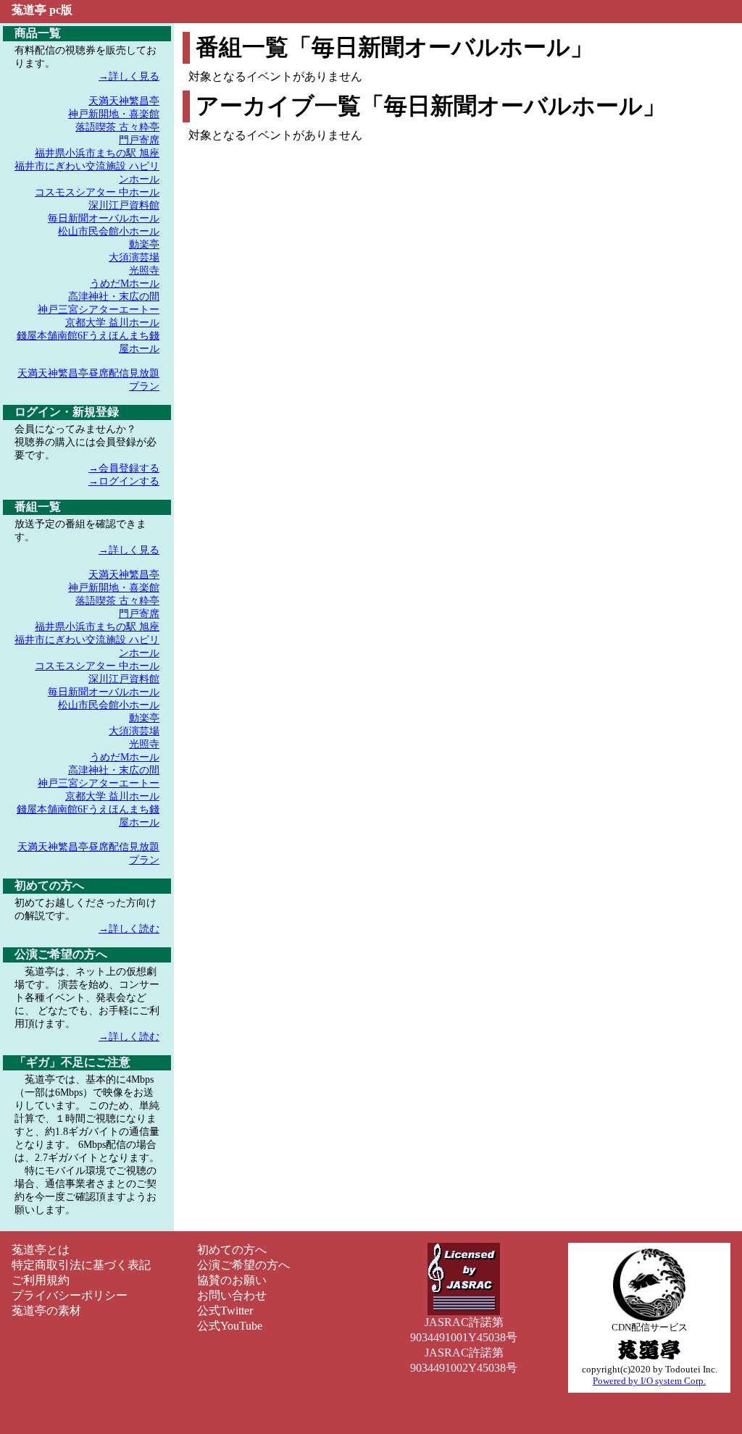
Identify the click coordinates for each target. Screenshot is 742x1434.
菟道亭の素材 (46, 1310)
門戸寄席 (139, 140)
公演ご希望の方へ (243, 1265)
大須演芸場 (134, 257)
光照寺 (144, 270)
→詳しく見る (129, 76)
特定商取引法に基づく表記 (81, 1265)
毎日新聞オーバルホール (103, 218)
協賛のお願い (232, 1280)
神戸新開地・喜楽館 (113, 114)
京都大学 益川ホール (112, 322)
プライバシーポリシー (70, 1295)
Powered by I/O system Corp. (649, 1380)
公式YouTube (229, 1326)
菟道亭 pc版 (42, 10)
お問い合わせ (232, 1295)
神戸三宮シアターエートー (98, 309)
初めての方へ (232, 1250)
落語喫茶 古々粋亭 (117, 127)
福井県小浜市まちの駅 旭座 (97, 153)
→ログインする (123, 481)
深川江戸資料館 (123, 205)
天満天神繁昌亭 (123, 101)
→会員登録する (123, 468)
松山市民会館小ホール (108, 231)
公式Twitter (225, 1310)
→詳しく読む (129, 928)
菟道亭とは (41, 1250)
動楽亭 (144, 244)
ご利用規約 (41, 1280)
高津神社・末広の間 (113, 296)
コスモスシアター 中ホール (97, 192)
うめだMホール (124, 283)
